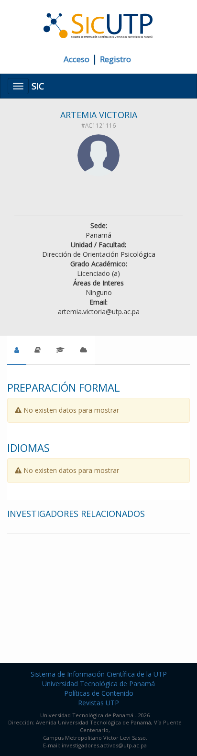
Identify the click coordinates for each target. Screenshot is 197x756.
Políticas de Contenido (98, 693)
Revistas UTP (98, 702)
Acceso (76, 59)
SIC (38, 86)
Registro (115, 59)
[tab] (16, 350)
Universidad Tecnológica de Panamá (98, 683)
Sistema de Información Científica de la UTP (99, 674)
